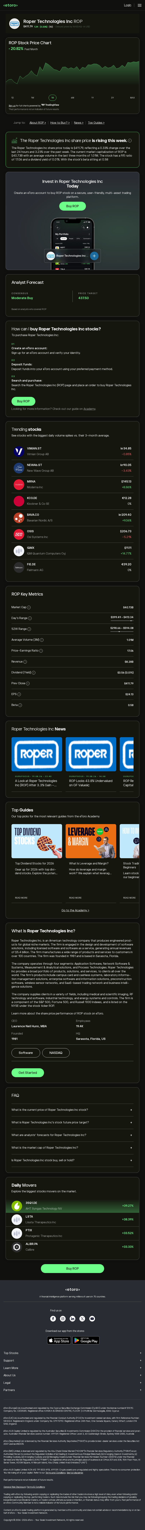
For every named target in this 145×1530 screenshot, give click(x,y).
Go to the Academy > (75, 910)
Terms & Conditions (36, 1487)
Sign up (12, 105)
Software (26, 1053)
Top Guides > (96, 122)
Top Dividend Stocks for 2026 (34, 863)
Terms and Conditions (55, 1473)
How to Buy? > (60, 122)
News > (78, 122)
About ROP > (38, 122)
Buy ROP (72, 206)
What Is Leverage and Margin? (89, 863)
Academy (89, 409)
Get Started (28, 1073)
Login (127, 5)
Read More (21, 898)
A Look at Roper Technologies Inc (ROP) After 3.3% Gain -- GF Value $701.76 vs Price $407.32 (36, 783)
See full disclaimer (75, 1473)
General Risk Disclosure (15, 1487)
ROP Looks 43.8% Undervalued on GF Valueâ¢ (90, 783)
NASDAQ (56, 1053)
